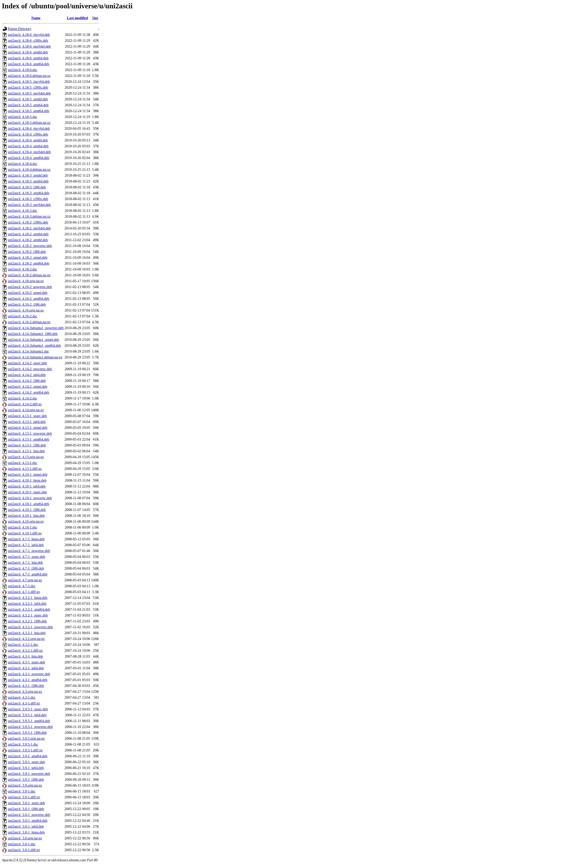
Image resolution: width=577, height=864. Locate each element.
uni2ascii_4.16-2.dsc (22, 316)
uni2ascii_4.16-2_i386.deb (27, 304)
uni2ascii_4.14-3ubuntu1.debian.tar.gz (35, 357)
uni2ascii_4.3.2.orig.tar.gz (26, 639)
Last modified (77, 18)
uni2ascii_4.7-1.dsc (21, 586)
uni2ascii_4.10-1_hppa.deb (27, 480)
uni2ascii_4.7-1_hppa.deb (26, 539)
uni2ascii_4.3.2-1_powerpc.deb (30, 627)
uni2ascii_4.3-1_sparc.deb (26, 662)
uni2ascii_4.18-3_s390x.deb (28, 199)
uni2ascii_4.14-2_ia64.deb (27, 375)
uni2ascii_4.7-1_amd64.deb (27, 574)
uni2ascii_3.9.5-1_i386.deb (27, 733)
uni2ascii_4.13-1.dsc (22, 463)
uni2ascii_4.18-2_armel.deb (27, 257)
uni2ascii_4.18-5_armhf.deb (28, 99)
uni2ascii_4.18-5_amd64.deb (28, 111)
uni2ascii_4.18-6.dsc (22, 70)
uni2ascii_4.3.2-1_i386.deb (27, 621)
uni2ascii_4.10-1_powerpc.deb (30, 498)
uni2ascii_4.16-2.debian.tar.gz (29, 322)
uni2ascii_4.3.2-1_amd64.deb (29, 609)
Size (95, 18)
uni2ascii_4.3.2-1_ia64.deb (27, 603)
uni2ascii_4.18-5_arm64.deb (28, 105)
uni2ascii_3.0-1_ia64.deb (26, 826)
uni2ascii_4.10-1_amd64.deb (28, 504)
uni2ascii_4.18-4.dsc (22, 164)
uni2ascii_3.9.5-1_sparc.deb (28, 709)
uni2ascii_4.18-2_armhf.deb (28, 240)
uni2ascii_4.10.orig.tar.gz (26, 521)
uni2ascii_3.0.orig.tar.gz (25, 838)
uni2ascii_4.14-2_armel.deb (27, 386)
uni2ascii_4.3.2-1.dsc (23, 645)
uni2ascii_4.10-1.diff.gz (25, 533)
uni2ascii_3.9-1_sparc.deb (26, 762)
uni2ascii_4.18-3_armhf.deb (28, 175)
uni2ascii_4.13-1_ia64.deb (27, 422)
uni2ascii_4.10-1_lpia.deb (26, 515)
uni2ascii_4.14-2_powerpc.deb (30, 369)
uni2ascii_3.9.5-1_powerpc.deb (30, 727)
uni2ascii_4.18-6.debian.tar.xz (29, 76)
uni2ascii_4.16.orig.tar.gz (26, 310)
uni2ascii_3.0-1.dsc (21, 844)
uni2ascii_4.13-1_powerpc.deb (30, 433)
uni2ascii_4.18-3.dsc (22, 211)
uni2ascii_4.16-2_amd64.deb (28, 298)
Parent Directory (19, 29)
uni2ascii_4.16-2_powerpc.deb (30, 287)
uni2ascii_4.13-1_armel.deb (27, 428)
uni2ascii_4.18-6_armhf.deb (28, 52)
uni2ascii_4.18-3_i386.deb (27, 187)
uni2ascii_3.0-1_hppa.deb (26, 832)
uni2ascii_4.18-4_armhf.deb (28, 140)
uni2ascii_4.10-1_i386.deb (27, 510)
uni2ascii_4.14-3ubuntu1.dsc (28, 351)
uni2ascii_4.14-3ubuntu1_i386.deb (32, 334)
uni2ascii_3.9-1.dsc (21, 791)
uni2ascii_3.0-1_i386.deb (26, 809)
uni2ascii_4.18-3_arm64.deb (28, 181)
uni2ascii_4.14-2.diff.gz (25, 404)
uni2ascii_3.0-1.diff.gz (24, 850)
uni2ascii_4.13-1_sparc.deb (27, 416)
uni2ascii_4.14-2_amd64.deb (28, 392)
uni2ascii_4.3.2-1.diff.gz (25, 650)
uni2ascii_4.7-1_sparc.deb (26, 557)
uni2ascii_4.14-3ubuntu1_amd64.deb (34, 345)
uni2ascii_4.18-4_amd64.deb (28, 158)
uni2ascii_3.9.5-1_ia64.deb (27, 715)
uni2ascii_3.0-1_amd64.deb (27, 820)
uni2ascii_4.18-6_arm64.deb (28, 58)
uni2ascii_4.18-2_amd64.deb (28, 263)
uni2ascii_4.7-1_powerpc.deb (29, 551)
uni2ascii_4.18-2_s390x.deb (28, 222)
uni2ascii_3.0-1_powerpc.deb (29, 815)
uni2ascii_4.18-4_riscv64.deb (29, 128)
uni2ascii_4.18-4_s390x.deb (28, 134)
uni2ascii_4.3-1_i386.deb (26, 686)
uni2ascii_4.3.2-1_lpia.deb (27, 633)
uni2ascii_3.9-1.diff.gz (24, 797)
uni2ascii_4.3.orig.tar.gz (25, 691)
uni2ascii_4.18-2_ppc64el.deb (29, 228)
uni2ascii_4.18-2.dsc (22, 269)
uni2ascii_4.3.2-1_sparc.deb (28, 615)
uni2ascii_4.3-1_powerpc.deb (29, 674)
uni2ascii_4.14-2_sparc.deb (27, 363)
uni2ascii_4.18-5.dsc (22, 117)
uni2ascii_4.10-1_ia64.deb (27, 486)
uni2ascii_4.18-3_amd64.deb (28, 193)
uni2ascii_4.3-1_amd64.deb (27, 680)
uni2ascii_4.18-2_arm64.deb (28, 234)
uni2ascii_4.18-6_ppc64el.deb (29, 46)
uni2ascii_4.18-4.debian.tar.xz (29, 169)
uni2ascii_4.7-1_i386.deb (26, 568)
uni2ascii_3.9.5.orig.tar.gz (26, 738)
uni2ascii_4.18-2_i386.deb (27, 252)
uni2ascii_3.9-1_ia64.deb (26, 768)
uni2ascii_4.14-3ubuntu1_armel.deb (33, 340)
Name (35, 18)
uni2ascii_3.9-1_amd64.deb (27, 756)
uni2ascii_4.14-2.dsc (22, 398)
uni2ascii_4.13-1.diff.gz (25, 469)
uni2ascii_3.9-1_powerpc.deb (29, 774)
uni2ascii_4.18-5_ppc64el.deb (29, 93)
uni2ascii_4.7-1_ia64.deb (26, 545)
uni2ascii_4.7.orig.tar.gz (25, 580)
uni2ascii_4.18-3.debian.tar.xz (29, 216)
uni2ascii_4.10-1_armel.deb (27, 474)
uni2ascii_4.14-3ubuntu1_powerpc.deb (36, 328)
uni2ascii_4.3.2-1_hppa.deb (27, 598)
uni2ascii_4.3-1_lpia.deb (25, 656)
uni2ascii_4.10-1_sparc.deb (27, 492)
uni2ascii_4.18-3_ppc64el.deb (29, 205)
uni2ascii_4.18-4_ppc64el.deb (29, 152)
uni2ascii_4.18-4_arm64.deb (28, 146)
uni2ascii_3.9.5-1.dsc (23, 744)
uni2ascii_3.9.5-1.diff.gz (25, 750)
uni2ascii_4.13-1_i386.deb (27, 445)
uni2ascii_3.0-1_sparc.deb (26, 803)
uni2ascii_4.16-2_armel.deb (27, 293)
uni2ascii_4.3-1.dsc (21, 697)
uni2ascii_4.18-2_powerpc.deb (30, 246)
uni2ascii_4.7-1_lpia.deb (25, 562)
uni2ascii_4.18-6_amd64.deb (28, 64)
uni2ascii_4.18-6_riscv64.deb (29, 35)
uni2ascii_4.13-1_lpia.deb (26, 451)
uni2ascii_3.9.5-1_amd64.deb (29, 721)
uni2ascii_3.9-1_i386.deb (26, 779)
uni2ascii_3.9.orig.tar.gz (25, 785)
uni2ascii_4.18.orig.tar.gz (26, 281)
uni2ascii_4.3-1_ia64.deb (26, 668)
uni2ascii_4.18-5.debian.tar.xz (29, 123)
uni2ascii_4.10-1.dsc (22, 527)
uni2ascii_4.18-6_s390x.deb (28, 40)
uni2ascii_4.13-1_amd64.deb (28, 439)
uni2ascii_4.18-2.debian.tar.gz (29, 275)
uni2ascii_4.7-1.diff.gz (24, 592)
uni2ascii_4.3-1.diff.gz (24, 703)
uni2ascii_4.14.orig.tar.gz (26, 410)
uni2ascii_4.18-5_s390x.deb (28, 87)
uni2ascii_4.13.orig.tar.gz (26, 457)
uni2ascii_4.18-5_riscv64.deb (29, 81)
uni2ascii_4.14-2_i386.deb (27, 381)
